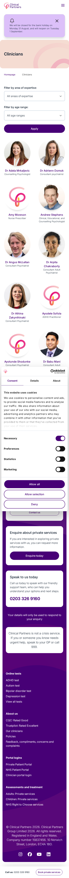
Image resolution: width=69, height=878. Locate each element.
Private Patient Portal (19, 764)
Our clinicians (14, 731)
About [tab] (56, 380)
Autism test (13, 685)
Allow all (34, 484)
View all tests (14, 701)
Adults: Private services (20, 793)
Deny (34, 504)
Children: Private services (22, 799)
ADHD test (12, 680)
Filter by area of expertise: (20, 87)
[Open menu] (63, 5)
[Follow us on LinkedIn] (48, 854)
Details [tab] (34, 380)
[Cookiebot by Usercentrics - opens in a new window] (50, 371)
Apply (34, 128)
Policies (11, 736)
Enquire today (34, 555)
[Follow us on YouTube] (39, 854)
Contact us (34, 512)
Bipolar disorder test (18, 691)
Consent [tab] (12, 380)
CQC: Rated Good (17, 720)
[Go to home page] (12, 6)
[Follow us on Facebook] (29, 854)
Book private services (49, 872)
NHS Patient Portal (17, 769)
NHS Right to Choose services (24, 804)
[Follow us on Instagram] (20, 854)
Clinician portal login (18, 775)
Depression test (15, 696)
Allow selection (34, 494)
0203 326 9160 (21, 872)
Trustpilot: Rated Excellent (22, 725)
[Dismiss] (56, 20)
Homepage (9, 74)
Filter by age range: (16, 107)
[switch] (60, 448)
